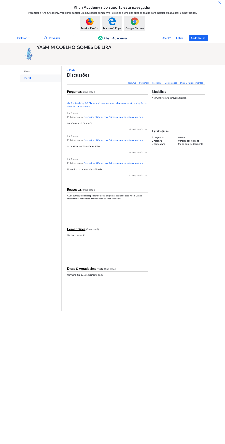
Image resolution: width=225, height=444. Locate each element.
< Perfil (71, 70)
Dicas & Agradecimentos (191, 83)
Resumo (132, 83)
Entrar (179, 38)
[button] (29, 54)
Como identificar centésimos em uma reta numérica (113, 117)
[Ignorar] (219, 2)
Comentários (171, 83)
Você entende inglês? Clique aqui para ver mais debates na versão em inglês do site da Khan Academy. (106, 105)
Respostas (157, 83)
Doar (165, 38)
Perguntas (144, 83)
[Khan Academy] (112, 38)
